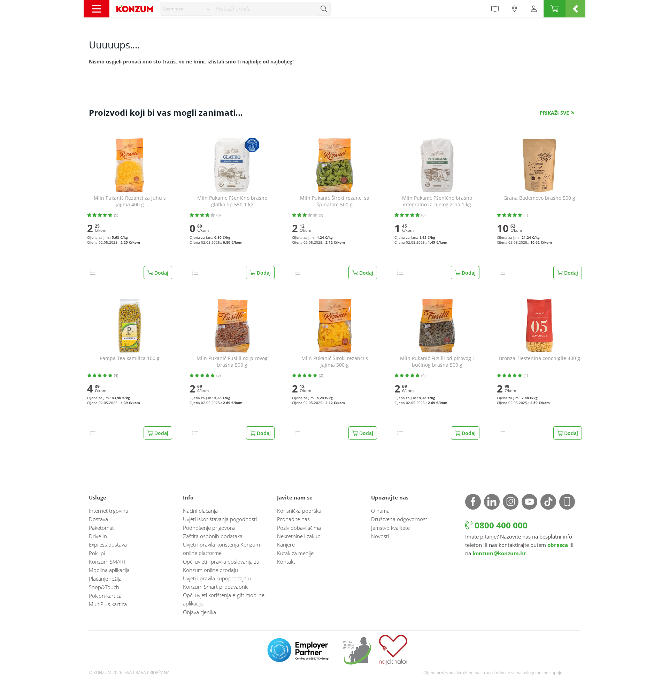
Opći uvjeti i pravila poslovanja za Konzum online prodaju (221, 565)
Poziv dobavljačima (299, 527)
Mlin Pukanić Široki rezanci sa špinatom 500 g (334, 201)
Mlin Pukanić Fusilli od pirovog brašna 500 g (232, 361)
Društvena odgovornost (399, 519)
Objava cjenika (199, 612)
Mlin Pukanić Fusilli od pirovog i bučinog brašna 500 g (437, 361)
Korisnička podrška (299, 510)
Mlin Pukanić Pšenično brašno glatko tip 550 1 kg (232, 201)
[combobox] (186, 9)
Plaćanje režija (105, 578)
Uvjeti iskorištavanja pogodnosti (220, 519)
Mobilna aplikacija (109, 569)
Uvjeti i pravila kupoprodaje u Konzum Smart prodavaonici (217, 582)
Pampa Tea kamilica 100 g (130, 358)
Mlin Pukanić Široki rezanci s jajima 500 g (334, 361)
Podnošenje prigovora (209, 527)
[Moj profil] (534, 8)
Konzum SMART (107, 561)
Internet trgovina (108, 510)
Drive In (98, 536)
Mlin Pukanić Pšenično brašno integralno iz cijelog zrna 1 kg (437, 201)
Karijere (286, 544)
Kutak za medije (295, 553)
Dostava (98, 519)
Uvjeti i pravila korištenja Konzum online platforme (221, 548)
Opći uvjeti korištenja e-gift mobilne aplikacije (223, 599)
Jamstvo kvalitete (390, 527)
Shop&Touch (104, 586)
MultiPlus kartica (108, 604)
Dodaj (160, 272)
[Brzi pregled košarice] (575, 8)
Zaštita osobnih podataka (213, 536)
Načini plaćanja (200, 510)
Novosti (380, 536)
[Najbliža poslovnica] (514, 8)
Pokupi (97, 553)
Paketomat (101, 527)
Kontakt (286, 561)
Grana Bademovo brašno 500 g (539, 198)
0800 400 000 (500, 525)
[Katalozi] (494, 8)
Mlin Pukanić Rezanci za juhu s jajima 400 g (130, 201)
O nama (380, 510)
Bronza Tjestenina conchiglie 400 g (539, 358)
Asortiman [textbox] (173, 9)
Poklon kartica (105, 595)
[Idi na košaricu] (555, 8)
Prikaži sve (554, 112)
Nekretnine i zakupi (299, 536)
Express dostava (108, 544)
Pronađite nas (293, 519)
